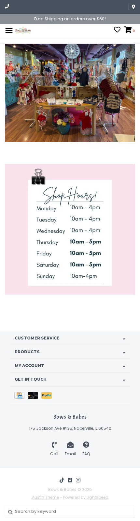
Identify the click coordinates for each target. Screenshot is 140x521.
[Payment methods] (21, 395)
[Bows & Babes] (23, 30)
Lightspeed (97, 497)
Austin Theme (45, 497)
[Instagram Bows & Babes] (78, 480)
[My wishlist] (117, 30)
